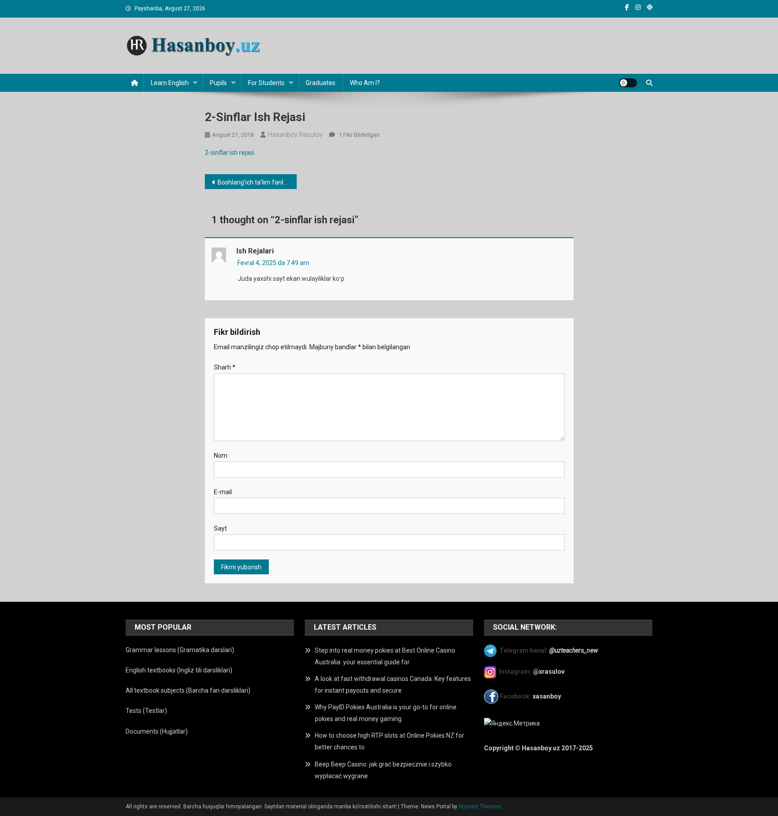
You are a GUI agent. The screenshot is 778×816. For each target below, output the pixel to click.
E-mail (223, 492)
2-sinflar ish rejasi (229, 152)
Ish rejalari (255, 251)
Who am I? (365, 82)
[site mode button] (628, 82)
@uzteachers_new (573, 650)
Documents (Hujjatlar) (157, 731)
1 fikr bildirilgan (358, 134)
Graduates (320, 82)
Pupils (218, 82)
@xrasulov (549, 671)
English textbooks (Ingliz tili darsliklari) (179, 670)
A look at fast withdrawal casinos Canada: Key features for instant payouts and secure (393, 684)
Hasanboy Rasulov (295, 134)
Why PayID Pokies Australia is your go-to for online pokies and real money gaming (386, 712)
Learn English (170, 82)
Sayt (220, 528)
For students (266, 82)
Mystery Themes (480, 806)
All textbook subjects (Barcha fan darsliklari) (188, 690)
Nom (220, 455)
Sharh (224, 367)
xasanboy (547, 696)
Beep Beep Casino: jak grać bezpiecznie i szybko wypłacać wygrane (383, 770)
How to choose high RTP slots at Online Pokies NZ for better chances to (389, 741)
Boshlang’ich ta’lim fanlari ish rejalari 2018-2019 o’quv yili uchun (257, 182)
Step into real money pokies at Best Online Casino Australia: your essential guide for (385, 656)
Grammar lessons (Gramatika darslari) (180, 650)
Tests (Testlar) (146, 710)
